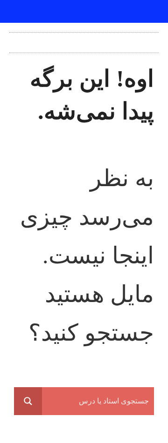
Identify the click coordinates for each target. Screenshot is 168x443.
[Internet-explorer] (84, 11)
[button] (84, 40)
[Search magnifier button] (28, 401)
